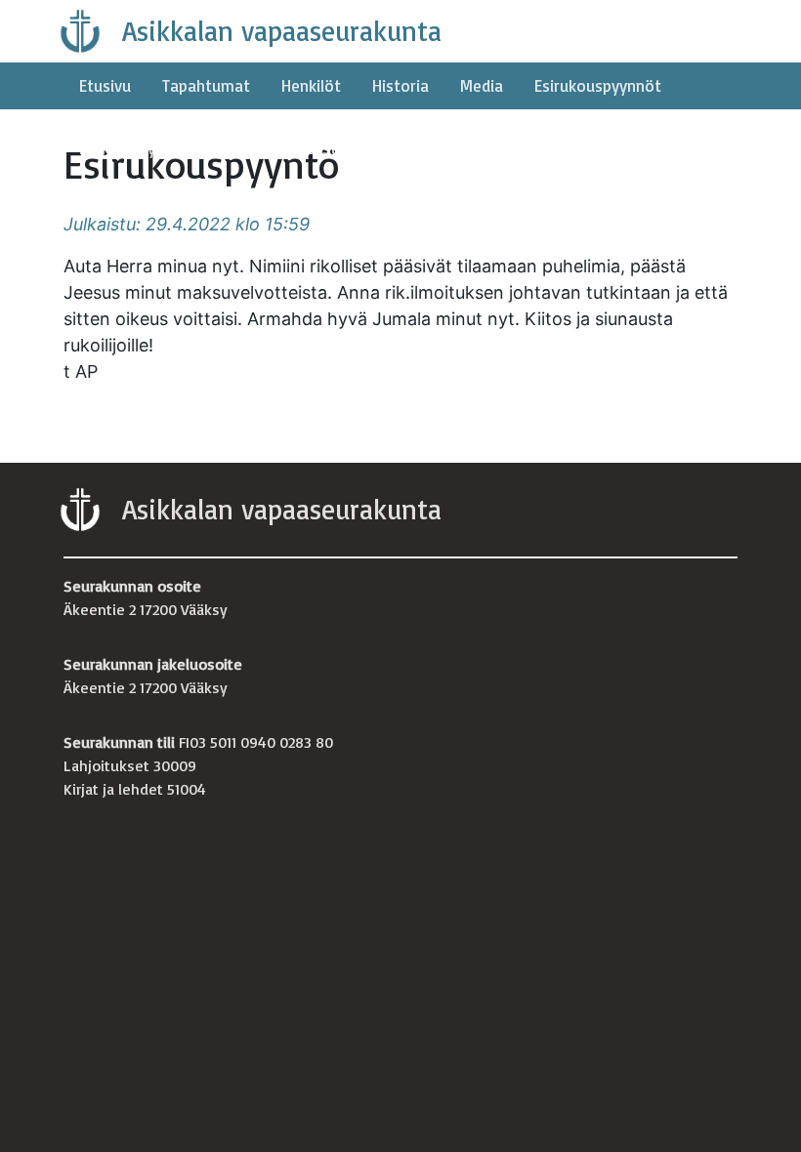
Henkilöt (311, 85)
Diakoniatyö (122, 148)
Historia (400, 85)
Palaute (223, 148)
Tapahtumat (206, 85)
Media (481, 85)
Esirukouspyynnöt (597, 85)
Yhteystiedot (328, 148)
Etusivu (105, 85)
